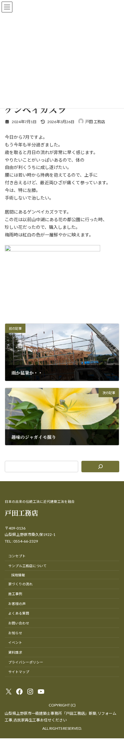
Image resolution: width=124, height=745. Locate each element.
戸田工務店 (21, 512)
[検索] (100, 466)
